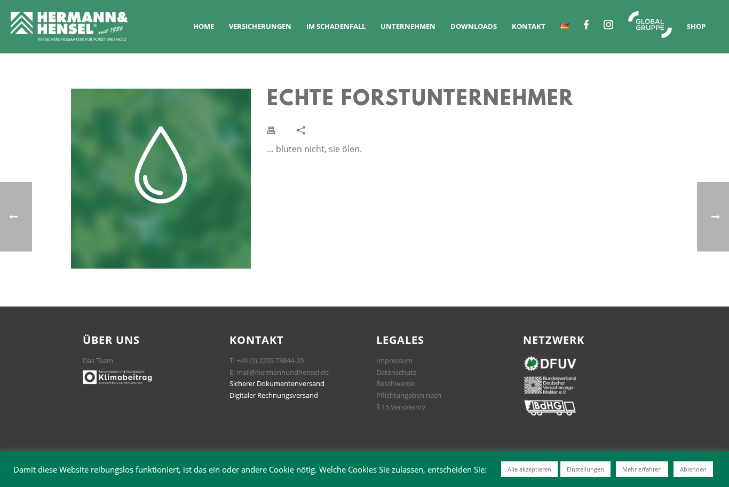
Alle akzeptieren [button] (529, 469)
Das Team (98, 360)
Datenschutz (396, 372)
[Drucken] (271, 129)
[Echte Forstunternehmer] (161, 179)
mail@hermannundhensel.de (282, 372)
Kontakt (528, 26)
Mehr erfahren (642, 469)
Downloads (473, 26)
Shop (696, 26)
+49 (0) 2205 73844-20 (270, 360)
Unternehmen (408, 26)
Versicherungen (260, 26)
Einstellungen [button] (585, 469)
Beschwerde (395, 383)
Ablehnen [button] (693, 469)
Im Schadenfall (336, 26)
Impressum (394, 360)
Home (203, 26)
